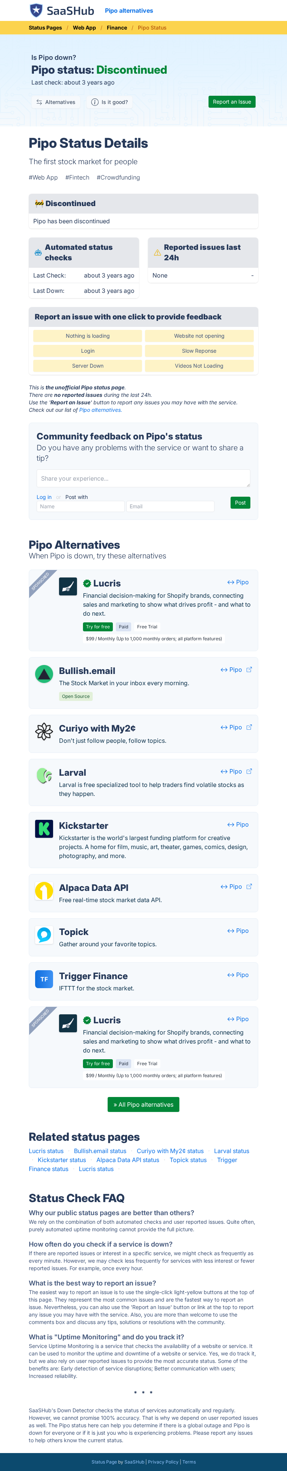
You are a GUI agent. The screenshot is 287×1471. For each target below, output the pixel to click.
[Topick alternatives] (44, 935)
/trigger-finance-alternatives (74, 967)
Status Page (104, 1462)
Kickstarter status (62, 1160)
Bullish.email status (100, 1151)
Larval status (231, 1151)
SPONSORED (40, 581)
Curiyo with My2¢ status (170, 1151)
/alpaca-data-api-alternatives (76, 879)
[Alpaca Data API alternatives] (44, 891)
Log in (45, 497)
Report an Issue (232, 101)
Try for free (98, 626)
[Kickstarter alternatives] (44, 829)
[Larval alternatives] (44, 776)
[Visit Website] (249, 669)
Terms (189, 1462)
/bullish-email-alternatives (71, 662)
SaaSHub (134, 1462)
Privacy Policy (163, 1462)
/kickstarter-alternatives (68, 817)
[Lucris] (68, 586)
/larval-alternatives (61, 763)
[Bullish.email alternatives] (44, 674)
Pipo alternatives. (100, 410)
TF (44, 979)
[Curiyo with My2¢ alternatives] (44, 732)
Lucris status (46, 1151)
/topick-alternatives (62, 923)
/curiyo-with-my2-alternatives (77, 719)
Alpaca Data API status (127, 1160)
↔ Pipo (238, 582)
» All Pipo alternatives (143, 1104)
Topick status (188, 1160)
